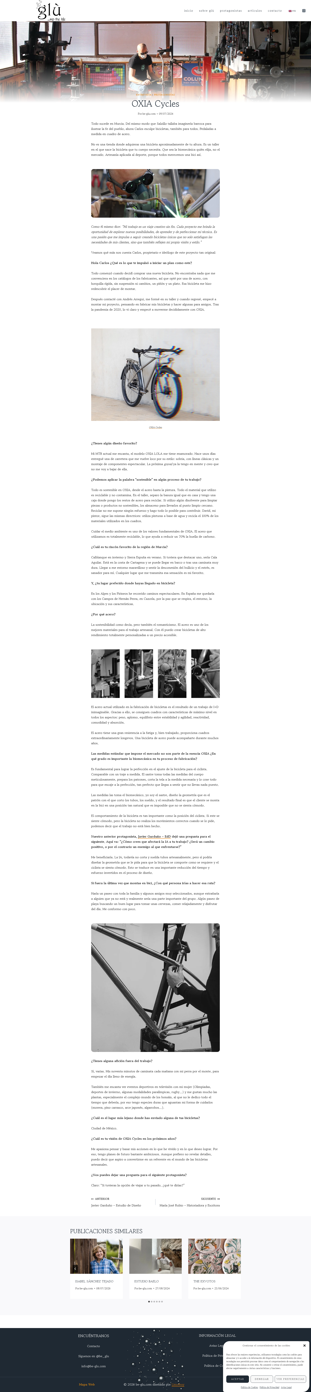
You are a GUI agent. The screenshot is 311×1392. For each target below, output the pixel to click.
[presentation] (96, 1256)
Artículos (255, 10)
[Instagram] (304, 10)
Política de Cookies (249, 1387)
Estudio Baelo (146, 1281)
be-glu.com (149, 114)
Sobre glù (206, 10)
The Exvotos (204, 1281)
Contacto (275, 10)
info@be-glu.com (93, 1366)
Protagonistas (231, 10)
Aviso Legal (286, 1387)
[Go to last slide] (75, 1269)
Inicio (188, 10)
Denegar (262, 1379)
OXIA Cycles (155, 427)
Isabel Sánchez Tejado (94, 1281)
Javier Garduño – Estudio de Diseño (116, 1202)
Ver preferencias (290, 1379)
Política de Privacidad (269, 1387)
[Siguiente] (235, 1269)
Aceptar (237, 1379)
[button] (304, 1345)
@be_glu (102, 1356)
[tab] (149, 1301)
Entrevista (143, 94)
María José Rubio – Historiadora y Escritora (190, 1202)
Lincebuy (178, 1384)
